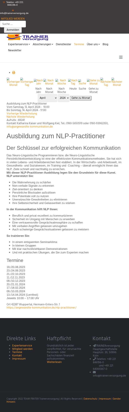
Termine (17, 352)
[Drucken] (13, 73)
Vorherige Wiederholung (22, 113)
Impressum (19, 359)
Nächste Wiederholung (20, 117)
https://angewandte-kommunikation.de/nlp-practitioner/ (41, 307)
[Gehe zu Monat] (93, 82)
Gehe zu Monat (80, 98)
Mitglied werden (22, 349)
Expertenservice (22, 345)
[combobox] (13, 24)
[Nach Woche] (61, 82)
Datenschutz (90, 399)
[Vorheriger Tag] (27, 82)
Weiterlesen (54, 362)
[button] (19, 44)
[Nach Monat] (49, 82)
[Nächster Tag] (105, 82)
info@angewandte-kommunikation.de (30, 127)
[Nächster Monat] (117, 82)
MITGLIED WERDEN (13, 19)
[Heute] (73, 82)
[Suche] (82, 82)
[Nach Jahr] (38, 82)
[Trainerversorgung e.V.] (30, 37)
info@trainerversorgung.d (13, 13)
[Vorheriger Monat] (13, 82)
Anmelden (13, 30)
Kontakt (17, 355)
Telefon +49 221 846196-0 (14, 3)
